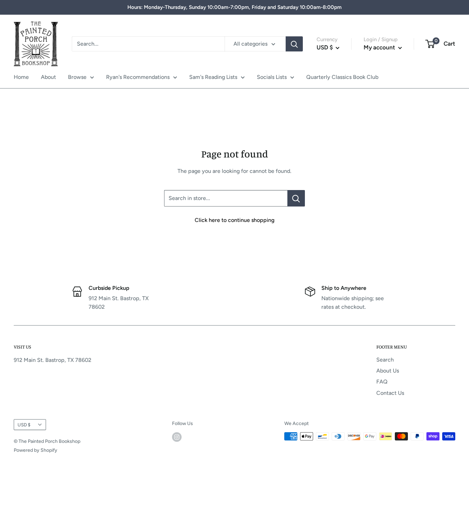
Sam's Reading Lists (213, 77)
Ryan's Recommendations (138, 77)
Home (21, 77)
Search (385, 359)
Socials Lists (272, 77)
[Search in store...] (296, 198)
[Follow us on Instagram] (177, 437)
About (48, 77)
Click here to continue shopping (234, 220)
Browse (77, 77)
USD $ (24, 424)
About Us (387, 370)
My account (380, 47)
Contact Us (390, 393)
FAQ (382, 381)
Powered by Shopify (35, 450)
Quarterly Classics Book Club (342, 77)
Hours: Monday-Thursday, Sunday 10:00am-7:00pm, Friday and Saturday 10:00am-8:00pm (234, 7)
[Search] (294, 43)
